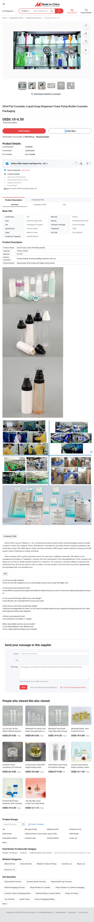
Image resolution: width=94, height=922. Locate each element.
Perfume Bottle (52, 838)
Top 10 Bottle (9, 899)
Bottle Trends (25, 899)
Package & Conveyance (33, 18)
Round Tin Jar (9, 869)
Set (3, 829)
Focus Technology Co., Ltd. (31, 912)
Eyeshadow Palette (9, 838)
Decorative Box (26, 864)
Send (23, 687)
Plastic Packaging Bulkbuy (45, 899)
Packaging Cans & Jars (51, 18)
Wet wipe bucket (31, 829)
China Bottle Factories (12, 881)
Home (4, 18)
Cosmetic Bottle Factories (36, 881)
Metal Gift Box (9, 864)
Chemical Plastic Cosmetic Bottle (47, 893)
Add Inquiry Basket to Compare (47, 93)
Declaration (72, 912)
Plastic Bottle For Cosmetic (40, 887)
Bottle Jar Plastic (71, 893)
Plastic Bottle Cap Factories (61, 881)
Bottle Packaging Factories (14, 887)
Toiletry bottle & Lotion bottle (36, 833)
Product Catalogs (37, 824)
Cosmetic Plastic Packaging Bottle (17, 893)
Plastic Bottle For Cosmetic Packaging (70, 887)
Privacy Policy (83, 912)
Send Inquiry (24, 131)
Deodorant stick (75, 829)
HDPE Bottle (74, 833)
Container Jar (66, 864)
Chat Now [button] (71, 131)
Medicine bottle (53, 829)
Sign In (6, 188)
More (4, 904)
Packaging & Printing (16, 18)
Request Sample (42, 137)
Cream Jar (73, 838)
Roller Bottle (7, 833)
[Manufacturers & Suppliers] (47, 4)
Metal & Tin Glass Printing (46, 864)
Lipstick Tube (52, 833)
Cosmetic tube (30, 838)
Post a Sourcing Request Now (73, 687)
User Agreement (60, 912)
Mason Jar (81, 864)
